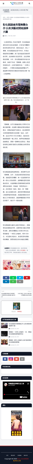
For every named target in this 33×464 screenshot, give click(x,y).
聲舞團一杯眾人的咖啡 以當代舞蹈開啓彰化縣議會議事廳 (20, 341)
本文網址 (23, 250)
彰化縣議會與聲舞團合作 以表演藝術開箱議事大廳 (20, 325)
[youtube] (16, 359)
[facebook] (5, 359)
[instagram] (10, 359)
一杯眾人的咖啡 (9, 17)
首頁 (4, 17)
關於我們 (13, 455)
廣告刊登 (26, 455)
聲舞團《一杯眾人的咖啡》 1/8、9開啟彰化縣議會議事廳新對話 (20, 333)
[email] (22, 359)
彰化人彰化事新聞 (23, 459)
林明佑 (19, 311)
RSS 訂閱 (18, 461)
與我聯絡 (19, 455)
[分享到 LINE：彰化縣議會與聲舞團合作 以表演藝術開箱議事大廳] (13, 277)
